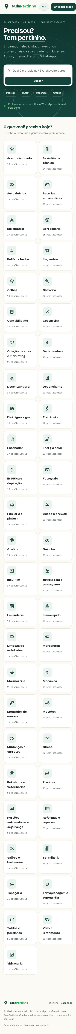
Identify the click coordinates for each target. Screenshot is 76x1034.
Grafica (57, 92)
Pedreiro (11, 92)
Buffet (25, 92)
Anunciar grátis (63, 6)
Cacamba (41, 92)
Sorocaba (66, 1002)
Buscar (38, 80)
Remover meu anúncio (36, 1025)
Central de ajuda (13, 1025)
